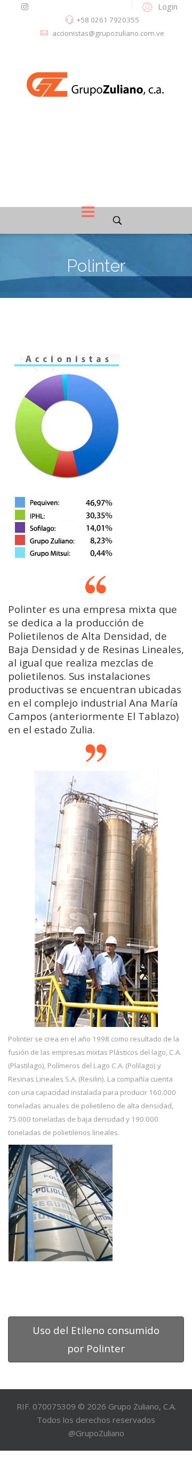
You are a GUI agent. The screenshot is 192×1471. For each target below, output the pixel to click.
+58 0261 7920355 (107, 20)
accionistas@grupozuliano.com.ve (108, 33)
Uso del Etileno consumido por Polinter (96, 1339)
